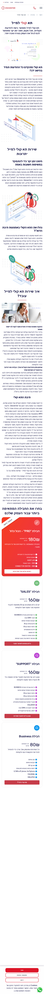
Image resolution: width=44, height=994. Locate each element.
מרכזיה (32, 15)
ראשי (40, 15)
